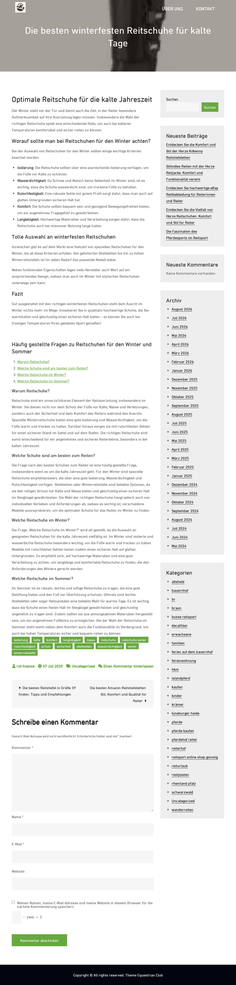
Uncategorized (83, 665)
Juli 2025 (179, 422)
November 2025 (185, 387)
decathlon (179, 625)
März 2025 (180, 457)
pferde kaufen (183, 730)
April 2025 (180, 449)
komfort (51, 639)
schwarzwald (182, 791)
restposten (180, 774)
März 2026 (180, 352)
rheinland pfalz (184, 783)
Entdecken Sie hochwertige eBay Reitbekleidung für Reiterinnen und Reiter (192, 194)
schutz (46, 646)
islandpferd (181, 677)
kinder (177, 695)
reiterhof (179, 748)
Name (17, 816)
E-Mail (18, 843)
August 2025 (182, 414)
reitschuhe (108, 639)
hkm (175, 669)
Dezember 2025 (185, 378)
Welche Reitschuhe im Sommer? (43, 380)
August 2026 (182, 308)
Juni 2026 (180, 326)
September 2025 (185, 405)
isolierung (21, 639)
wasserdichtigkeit (110, 646)
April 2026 (180, 343)
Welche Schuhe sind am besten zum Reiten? (52, 367)
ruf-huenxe (26, 665)
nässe (91, 639)
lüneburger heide (185, 712)
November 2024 (185, 493)
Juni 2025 (180, 431)
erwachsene (181, 634)
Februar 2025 (183, 466)
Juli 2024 (179, 528)
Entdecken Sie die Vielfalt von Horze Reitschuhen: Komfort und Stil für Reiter (189, 216)
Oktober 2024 (183, 501)
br (173, 598)
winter (132, 646)
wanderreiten (182, 809)
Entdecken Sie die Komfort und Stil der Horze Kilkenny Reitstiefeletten (191, 150)
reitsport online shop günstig (195, 756)
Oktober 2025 (183, 396)
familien (178, 642)
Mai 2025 (179, 440)
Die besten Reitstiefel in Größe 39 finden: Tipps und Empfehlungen (47, 691)
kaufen (177, 686)
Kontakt (205, 8)
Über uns (172, 8)
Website (18, 871)
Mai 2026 (179, 335)
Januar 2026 (182, 370)
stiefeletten (84, 646)
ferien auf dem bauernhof (192, 651)
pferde (177, 721)
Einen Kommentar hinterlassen (128, 665)
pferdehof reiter (184, 739)
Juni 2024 (180, 536)
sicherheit (64, 646)
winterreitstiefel (24, 652)
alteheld (178, 581)
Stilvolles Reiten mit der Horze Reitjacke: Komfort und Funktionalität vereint (190, 172)
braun (176, 607)
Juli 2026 (179, 317)
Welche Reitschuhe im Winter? (41, 374)
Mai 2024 (179, 545)
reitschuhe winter (134, 639)
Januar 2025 (182, 475)
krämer (178, 704)
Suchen (172, 99)
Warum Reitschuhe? (33, 361)
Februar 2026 (183, 361)
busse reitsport (184, 616)
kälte (37, 639)
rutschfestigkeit (24, 646)
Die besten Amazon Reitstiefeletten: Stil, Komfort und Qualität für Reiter (118, 694)
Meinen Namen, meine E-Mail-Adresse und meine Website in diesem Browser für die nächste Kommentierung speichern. (85, 904)
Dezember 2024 (185, 484)
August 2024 (182, 519)
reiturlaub (180, 765)
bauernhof (180, 590)
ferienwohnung (184, 660)
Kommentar (22, 747)
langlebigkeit (72, 639)
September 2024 (185, 510)
